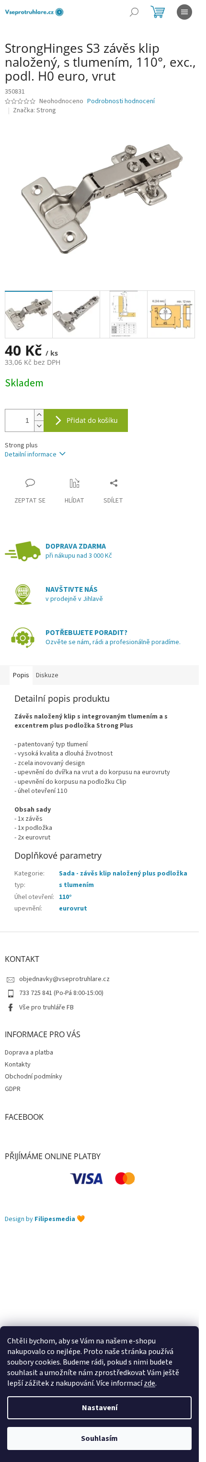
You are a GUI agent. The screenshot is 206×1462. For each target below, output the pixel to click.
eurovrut (73, 908)
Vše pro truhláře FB (46, 1007)
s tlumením (76, 885)
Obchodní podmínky (33, 1076)
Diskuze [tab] (47, 675)
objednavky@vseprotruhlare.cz (64, 979)
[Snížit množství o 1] (39, 425)
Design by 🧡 (45, 1219)
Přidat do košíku (92, 420)
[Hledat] (134, 12)
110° (65, 897)
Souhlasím (99, 1438)
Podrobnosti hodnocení (121, 101)
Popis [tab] (21, 675)
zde (149, 1383)
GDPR (13, 1089)
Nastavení (99, 1407)
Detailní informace (31, 454)
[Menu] (184, 12)
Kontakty (18, 1064)
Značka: (34, 110)
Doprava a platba (29, 1052)
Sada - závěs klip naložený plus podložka (123, 873)
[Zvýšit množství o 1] (39, 414)
